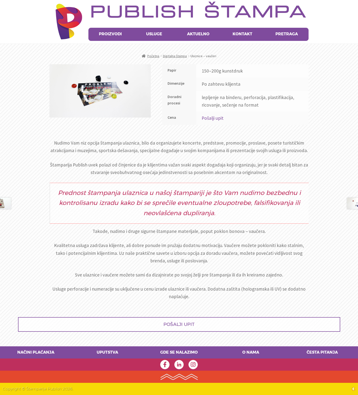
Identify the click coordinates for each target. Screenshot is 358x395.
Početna (153, 56)
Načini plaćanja (35, 352)
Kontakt (242, 34)
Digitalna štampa (175, 56)
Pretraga (286, 34)
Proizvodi (110, 34)
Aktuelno (198, 34)
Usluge (154, 34)
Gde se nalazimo (179, 352)
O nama (250, 352)
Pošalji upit (213, 118)
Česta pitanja (322, 352)
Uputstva (107, 352)
